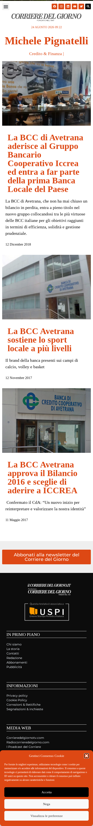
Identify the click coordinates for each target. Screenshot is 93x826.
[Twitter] (81, 6)
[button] (86, 756)
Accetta (47, 792)
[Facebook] (54, 6)
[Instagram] (61, 6)
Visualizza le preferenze (46, 816)
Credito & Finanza (45, 53)
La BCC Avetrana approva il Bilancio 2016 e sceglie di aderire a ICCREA (42, 477)
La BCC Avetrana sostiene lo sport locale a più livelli (41, 339)
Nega (46, 804)
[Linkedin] (68, 6)
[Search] (88, 6)
